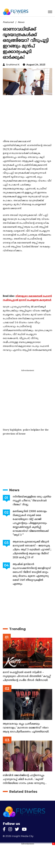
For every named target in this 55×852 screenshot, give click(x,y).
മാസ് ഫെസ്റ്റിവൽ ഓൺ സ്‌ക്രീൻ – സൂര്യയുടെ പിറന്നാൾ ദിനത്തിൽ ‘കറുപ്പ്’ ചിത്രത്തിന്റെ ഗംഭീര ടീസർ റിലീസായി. (27, 676)
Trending (17, 629)
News (21, 22)
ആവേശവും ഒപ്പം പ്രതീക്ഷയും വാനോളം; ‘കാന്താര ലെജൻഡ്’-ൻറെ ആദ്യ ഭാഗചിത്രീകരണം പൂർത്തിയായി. (26, 727)
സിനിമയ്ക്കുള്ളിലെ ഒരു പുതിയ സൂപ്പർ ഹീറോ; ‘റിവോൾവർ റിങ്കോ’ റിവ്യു (32, 500)
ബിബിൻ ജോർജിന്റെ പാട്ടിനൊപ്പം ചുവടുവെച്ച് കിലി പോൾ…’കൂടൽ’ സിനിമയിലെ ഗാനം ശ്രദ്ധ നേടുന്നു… (25, 779)
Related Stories (23, 792)
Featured (8, 22)
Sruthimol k (12, 64)
